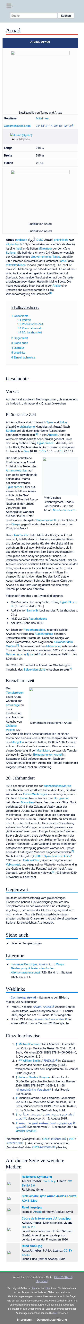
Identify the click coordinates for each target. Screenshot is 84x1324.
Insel (19, 248)
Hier (48, 1288)
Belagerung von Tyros (20, 654)
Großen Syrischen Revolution (52, 856)
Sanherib (32, 610)
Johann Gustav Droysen (34, 1077)
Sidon (63, 422)
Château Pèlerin (11, 727)
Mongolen (17, 742)
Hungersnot (61, 798)
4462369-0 (46, 1147)
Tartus (63, 261)
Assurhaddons (38, 618)
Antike (57, 285)
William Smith (31, 1060)
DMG (39, 239)
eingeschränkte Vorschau (32, 1089)
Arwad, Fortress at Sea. (50, 1019)
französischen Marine (57, 786)
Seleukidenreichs (35, 669)
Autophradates (44, 634)
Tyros (49, 422)
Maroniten (27, 802)
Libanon (23, 798)
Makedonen (53, 646)
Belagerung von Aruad (47, 754)
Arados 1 (44, 964)
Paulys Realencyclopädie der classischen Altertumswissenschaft (37, 968)
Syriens (11, 252)
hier (33, 1288)
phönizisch (61, 239)
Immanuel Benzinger (24, 964)
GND (45, 1139)
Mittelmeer (42, 118)
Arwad (37, 1211)
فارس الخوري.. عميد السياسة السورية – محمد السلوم (45, 1124)
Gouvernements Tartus (45, 256)
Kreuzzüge (13, 705)
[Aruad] (7, 136)
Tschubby (49, 1181)
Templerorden (14, 692)
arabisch (21, 239)
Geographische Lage (17, 126)
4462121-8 (57, 1139)
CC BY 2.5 (28, 1227)
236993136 (14, 1143)
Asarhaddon (21, 535)
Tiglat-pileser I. (46, 443)
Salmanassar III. (46, 520)
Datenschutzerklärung (52, 1319)
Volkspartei (13, 864)
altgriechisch (14, 244)
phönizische (27, 426)
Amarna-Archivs (16, 470)
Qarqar (15, 524)
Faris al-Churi (31, 860)
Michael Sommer (29, 1044)
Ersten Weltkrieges (35, 794)
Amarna (52, 434)
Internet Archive (25, 1131)
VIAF (72, 1139)
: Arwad (23, 997)
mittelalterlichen (16, 265)
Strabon (11, 430)
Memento (34, 1127)
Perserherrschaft (34, 629)
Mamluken (43, 750)
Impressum (25, 1319)
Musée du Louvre (64, 510)
